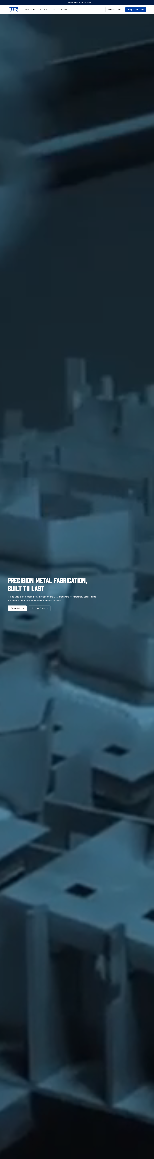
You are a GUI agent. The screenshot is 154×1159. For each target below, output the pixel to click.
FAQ (54, 9)
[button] (30, 9)
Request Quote (114, 9)
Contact (63, 9)
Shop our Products (136, 9)
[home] (14, 9)
